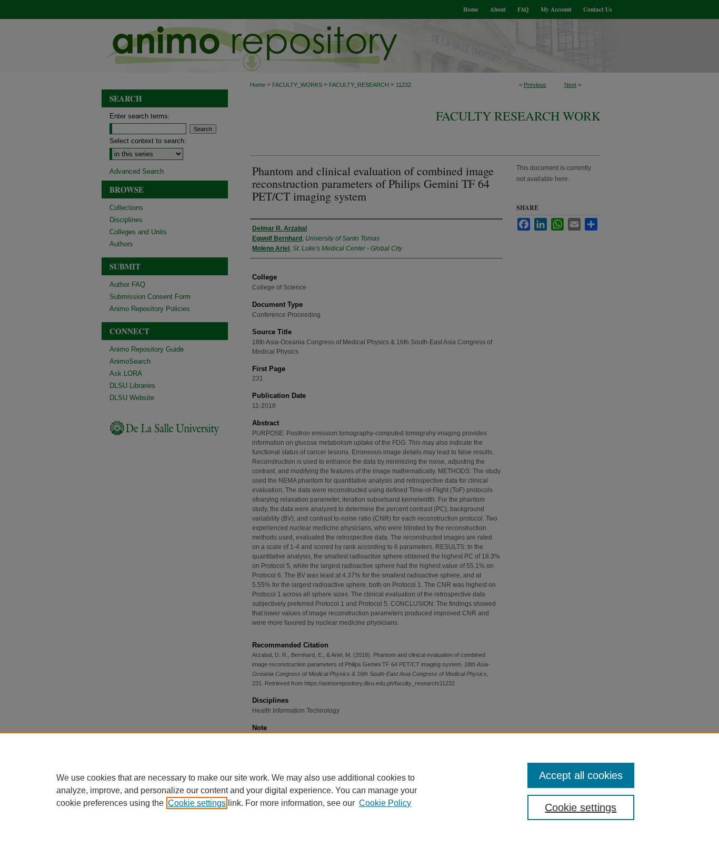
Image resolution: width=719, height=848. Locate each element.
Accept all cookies (581, 775)
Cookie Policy (385, 803)
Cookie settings (197, 803)
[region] (359, 790)
